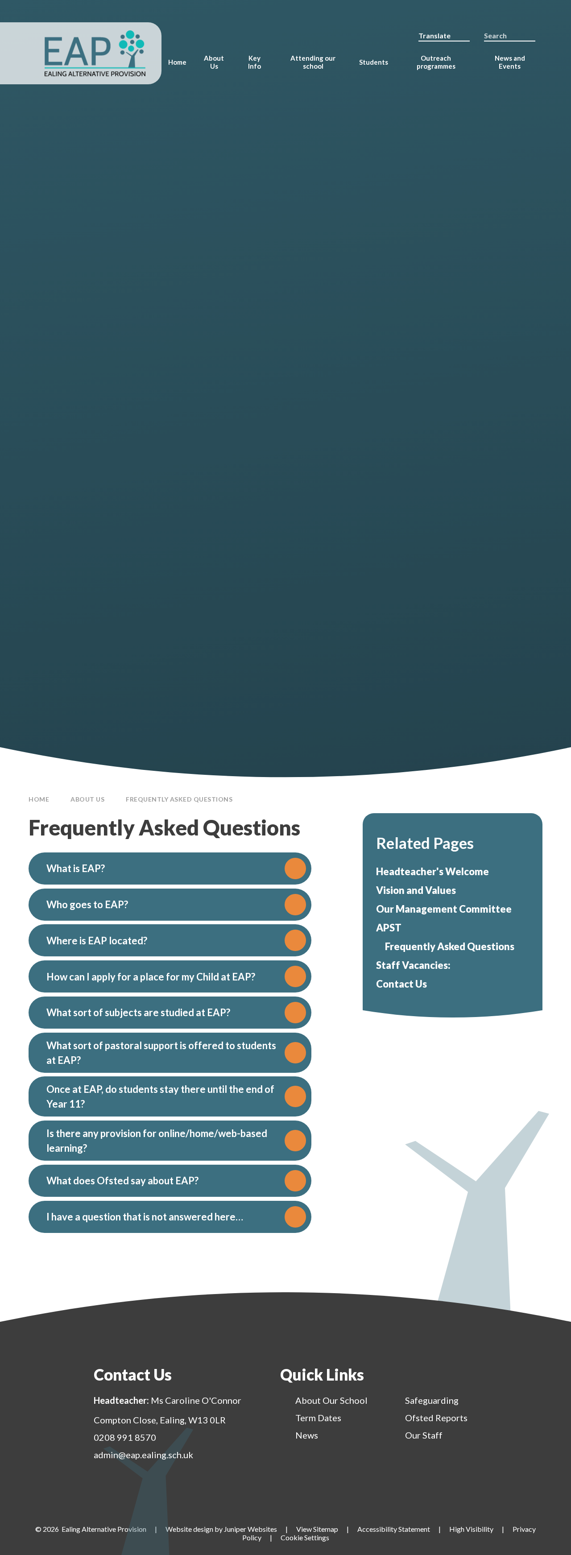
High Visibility (471, 1529)
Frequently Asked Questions (179, 799)
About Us (87, 799)
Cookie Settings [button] (305, 1537)
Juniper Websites (250, 1529)
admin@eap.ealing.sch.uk (143, 1454)
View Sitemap (317, 1529)
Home (39, 799)
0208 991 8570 (125, 1437)
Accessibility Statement (393, 1529)
